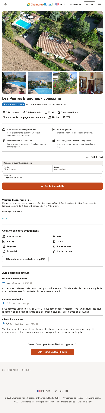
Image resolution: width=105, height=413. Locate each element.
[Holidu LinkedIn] (61, 391)
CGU (16, 402)
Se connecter (75, 4)
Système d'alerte (85, 402)
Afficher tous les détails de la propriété (25, 259)
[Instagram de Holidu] (55, 391)
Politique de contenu (45, 402)
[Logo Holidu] (40, 4)
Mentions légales (93, 398)
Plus (4, 218)
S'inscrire (89, 4)
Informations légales (66, 402)
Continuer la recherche (52, 352)
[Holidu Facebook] (66, 391)
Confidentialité (27, 402)
